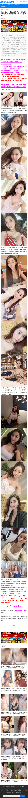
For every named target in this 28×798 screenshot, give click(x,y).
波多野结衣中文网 (7, 2)
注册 (24, 1)
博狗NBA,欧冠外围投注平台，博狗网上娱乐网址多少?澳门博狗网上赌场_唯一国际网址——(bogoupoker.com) (14, 62)
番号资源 (17, 5)
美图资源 (10, 5)
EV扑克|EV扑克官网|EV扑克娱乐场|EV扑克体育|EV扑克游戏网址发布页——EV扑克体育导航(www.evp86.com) (14, 80)
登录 (21, 1)
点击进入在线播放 (14, 606)
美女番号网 (17, 579)
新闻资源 (3, 6)
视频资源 (17, 786)
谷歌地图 (3, 790)
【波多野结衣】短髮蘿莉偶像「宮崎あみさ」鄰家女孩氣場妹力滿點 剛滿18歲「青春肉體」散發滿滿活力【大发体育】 (14, 758)
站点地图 (20, 789)
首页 (2, 5)
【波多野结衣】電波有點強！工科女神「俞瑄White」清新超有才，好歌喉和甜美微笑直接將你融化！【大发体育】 (14, 690)
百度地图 (25, 789)
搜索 (23, 796)
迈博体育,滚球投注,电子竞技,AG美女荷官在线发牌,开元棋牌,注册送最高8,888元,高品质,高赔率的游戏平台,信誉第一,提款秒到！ (14, 87)
